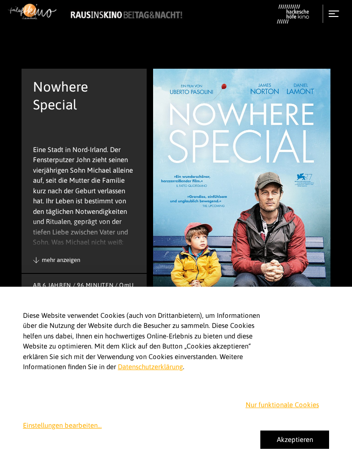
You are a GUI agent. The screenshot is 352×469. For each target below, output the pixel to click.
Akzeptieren (295, 439)
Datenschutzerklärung (150, 367)
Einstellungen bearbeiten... (62, 425)
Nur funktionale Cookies (282, 405)
